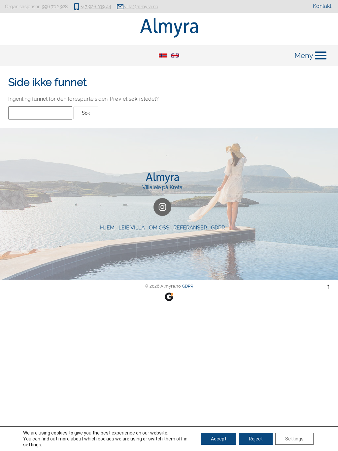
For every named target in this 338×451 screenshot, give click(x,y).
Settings (294, 438)
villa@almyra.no (141, 6)
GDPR (218, 228)
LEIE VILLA (131, 228)
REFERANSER (190, 228)
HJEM (107, 228)
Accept (218, 438)
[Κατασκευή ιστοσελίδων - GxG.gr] (169, 296)
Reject (256, 438)
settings (32, 444)
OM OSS (159, 228)
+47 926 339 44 (96, 6)
